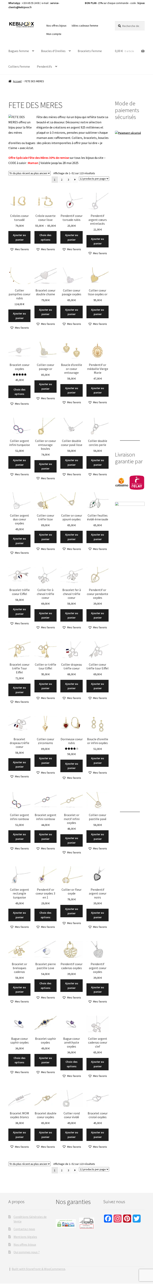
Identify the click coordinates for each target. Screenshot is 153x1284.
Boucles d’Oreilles (53, 51)
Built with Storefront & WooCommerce (38, 1269)
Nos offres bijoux (56, 25)
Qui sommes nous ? (27, 1252)
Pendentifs (44, 66)
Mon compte (53, 34)
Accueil (17, 81)
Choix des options (45, 237)
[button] (19, 249)
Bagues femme (18, 51)
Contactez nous (24, 1229)
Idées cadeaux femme (85, 25)
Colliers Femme (19, 66)
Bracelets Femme (90, 51)
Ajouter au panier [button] (19, 237)
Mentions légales (25, 1237)
